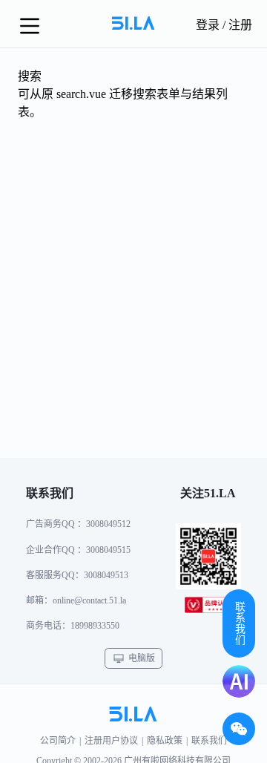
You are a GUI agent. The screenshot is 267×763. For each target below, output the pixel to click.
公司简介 (58, 741)
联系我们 (209, 741)
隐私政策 (164, 741)
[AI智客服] (238, 681)
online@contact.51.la (89, 600)
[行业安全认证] (208, 608)
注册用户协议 (111, 741)
